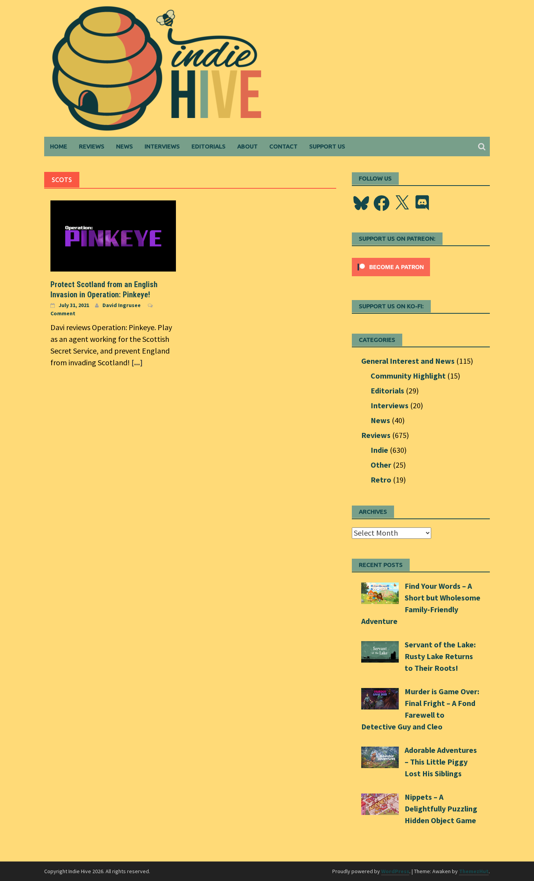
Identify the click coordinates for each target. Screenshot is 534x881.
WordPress (395, 871)
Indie (379, 450)
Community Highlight (408, 376)
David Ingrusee (121, 305)
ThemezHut (474, 871)
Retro (381, 479)
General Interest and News (408, 361)
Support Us (327, 146)
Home (58, 146)
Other (381, 465)
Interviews (162, 146)
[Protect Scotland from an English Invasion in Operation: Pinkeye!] (113, 235)
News (124, 146)
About (247, 146)
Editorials (209, 146)
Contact (283, 146)
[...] (137, 362)
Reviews (91, 146)
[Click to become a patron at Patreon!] (391, 266)
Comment (62, 313)
